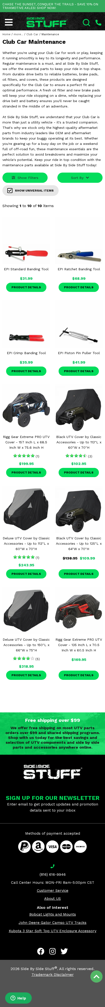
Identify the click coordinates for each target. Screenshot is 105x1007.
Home (6, 34)
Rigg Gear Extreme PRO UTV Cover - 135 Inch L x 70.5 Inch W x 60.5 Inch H (78, 645)
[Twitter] (64, 951)
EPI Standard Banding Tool (26, 269)
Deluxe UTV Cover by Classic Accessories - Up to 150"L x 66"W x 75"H (26, 645)
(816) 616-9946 (53, 874)
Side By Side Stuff (39, 968)
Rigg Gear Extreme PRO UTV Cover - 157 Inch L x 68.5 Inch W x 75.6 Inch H (26, 442)
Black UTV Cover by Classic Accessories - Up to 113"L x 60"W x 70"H (78, 442)
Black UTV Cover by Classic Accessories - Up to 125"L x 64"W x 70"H (79, 543)
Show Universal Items (34, 190)
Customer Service (52, 890)
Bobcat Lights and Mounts (52, 914)
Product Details (26, 287)
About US (52, 898)
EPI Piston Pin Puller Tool (79, 353)
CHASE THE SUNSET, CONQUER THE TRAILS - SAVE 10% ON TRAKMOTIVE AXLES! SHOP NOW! (50, 6)
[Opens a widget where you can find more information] (18, 998)
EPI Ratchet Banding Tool (79, 269)
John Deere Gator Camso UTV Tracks (52, 922)
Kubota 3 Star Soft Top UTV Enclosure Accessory (52, 931)
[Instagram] (52, 951)
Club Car (32, 34)
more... (18, 34)
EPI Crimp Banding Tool (26, 353)
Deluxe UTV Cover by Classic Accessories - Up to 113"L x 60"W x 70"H (26, 543)
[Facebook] (41, 951)
